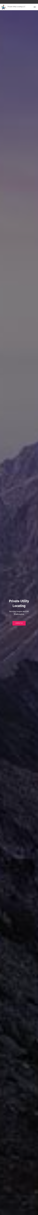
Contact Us (19, 623)
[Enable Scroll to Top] (34, 1211)
